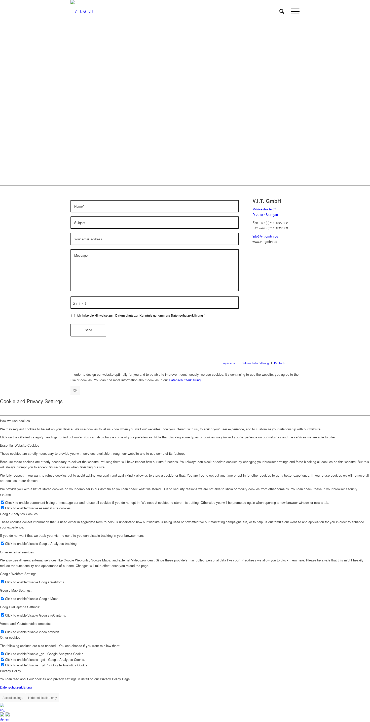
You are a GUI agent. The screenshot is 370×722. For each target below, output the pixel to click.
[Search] (281, 11)
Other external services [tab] (17, 552)
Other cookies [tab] (10, 637)
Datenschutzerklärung (187, 315)
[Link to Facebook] (296, 362)
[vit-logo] (81, 11)
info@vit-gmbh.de (265, 236)
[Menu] (293, 11)
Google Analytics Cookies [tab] (19, 513)
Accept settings (13, 697)
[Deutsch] (3, 719)
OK (75, 390)
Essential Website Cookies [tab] (19, 445)
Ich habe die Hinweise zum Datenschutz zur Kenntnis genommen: (141, 315)
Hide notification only (42, 697)
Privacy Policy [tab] (10, 670)
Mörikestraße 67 (264, 209)
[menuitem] (281, 11)
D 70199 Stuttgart (265, 214)
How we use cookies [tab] (15, 420)
